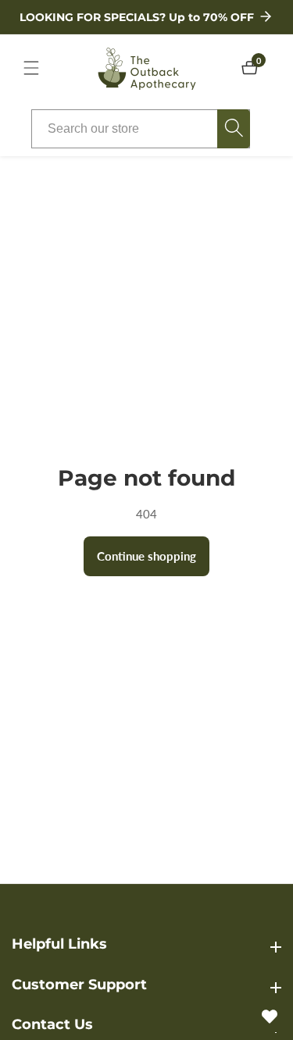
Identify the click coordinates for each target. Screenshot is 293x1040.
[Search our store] (233, 128)
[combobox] (140, 128)
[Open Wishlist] (269, 1016)
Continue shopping (146, 556)
